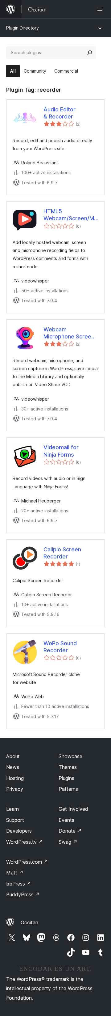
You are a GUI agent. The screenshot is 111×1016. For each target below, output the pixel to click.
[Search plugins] (90, 52)
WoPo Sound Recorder (60, 647)
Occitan (29, 922)
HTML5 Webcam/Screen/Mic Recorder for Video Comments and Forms (70, 215)
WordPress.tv (24, 842)
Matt (14, 873)
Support (15, 820)
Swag (68, 842)
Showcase (70, 756)
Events (66, 820)
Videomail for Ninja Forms (61, 451)
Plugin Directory (22, 27)
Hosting (15, 778)
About (13, 756)
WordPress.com (27, 862)
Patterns (68, 789)
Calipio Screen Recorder (62, 553)
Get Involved (73, 809)
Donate (70, 831)
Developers (19, 831)
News (12, 767)
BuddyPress (23, 894)
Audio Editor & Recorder (59, 113)
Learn (12, 809)
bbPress (18, 884)
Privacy (14, 789)
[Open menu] (101, 9)
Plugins (66, 778)
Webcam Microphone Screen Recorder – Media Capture (68, 333)
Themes (68, 767)
